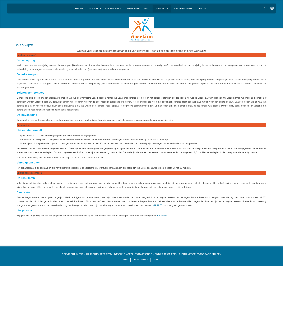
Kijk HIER (158, 205)
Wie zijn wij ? (113, 8)
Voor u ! (94, 8)
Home (80, 8)
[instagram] (272, 8)
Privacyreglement (140, 260)
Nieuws (126, 260)
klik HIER (161, 215)
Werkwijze (162, 8)
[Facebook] (264, 8)
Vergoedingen (183, 8)
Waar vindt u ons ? (138, 8)
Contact (203, 8)
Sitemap (155, 260)
